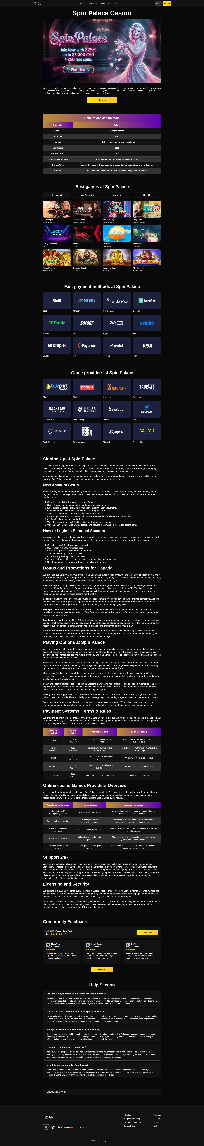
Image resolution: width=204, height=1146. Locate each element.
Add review (148, 932)
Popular (55, 195)
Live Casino (85, 195)
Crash (115, 195)
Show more (102, 969)
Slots (145, 195)
